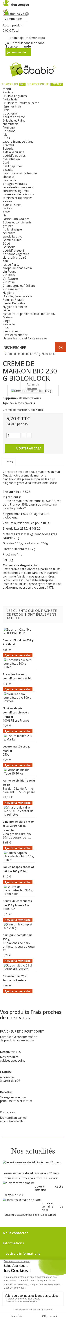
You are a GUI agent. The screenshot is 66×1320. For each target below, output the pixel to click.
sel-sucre (9, 233)
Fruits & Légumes (15, 96)
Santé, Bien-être (14, 303)
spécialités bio (12, 236)
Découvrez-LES (10, 1052)
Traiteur (8, 145)
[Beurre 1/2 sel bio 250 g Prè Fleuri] (19, 631)
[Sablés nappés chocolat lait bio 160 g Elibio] (19, 856)
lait (5, 134)
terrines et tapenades (17, 198)
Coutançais (8, 1112)
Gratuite (6, 1072)
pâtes (6, 212)
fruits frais (10, 99)
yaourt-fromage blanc (18, 141)
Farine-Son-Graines (16, 219)
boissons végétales (16, 254)
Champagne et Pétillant (19, 286)
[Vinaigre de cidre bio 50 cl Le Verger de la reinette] (19, 811)
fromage (9, 127)
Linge (6, 321)
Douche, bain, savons (17, 296)
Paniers (8, 92)
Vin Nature (10, 279)
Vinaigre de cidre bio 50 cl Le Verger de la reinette (18, 826)
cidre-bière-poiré (14, 257)
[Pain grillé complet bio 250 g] (19, 926)
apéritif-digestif (13, 250)
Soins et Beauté (13, 300)
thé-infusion (11, 159)
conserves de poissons (18, 194)
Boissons (9, 247)
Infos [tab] (9, 462)
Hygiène (8, 293)
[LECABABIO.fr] (33, 69)
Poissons (9, 131)
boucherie (10, 113)
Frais (6, 110)
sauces (7, 201)
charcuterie (10, 124)
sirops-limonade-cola (17, 268)
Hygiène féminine (15, 307)
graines (8, 226)
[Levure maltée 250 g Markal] (19, 737)
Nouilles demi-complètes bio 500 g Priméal (16, 712)
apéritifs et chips (14, 156)
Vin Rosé (9, 282)
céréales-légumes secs (18, 187)
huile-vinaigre (12, 229)
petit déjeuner (12, 166)
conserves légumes (16, 191)
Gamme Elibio (12, 240)
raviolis (8, 208)
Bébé (6, 243)
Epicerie (8, 149)
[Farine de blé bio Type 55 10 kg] (19, 771)
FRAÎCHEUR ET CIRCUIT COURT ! (22, 1031)
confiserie (9, 180)
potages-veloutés (15, 184)
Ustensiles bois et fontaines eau (25, 338)
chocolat (8, 177)
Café (6, 163)
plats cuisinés (12, 205)
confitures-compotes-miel (20, 173)
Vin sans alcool (13, 289)
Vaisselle (9, 324)
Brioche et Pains (14, 120)
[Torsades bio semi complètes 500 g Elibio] (19, 663)
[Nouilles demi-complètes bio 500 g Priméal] (19, 697)
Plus (6, 328)
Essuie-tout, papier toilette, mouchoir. (29, 314)
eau (5, 261)
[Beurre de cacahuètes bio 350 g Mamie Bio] (19, 890)
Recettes (6, 1092)
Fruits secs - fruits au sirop (21, 103)
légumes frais (12, 106)
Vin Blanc (9, 275)
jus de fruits (11, 264)
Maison (8, 317)
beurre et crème (14, 117)
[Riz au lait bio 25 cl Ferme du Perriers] (19, 967)
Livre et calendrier (15, 335)
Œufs (6, 138)
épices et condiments (17, 222)
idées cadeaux (12, 331)
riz (4, 215)
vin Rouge (9, 272)
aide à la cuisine (13, 152)
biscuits (8, 170)
